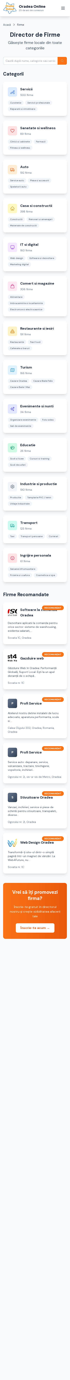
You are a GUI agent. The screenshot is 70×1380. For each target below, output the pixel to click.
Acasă (7, 24)
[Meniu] (63, 8)
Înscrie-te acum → (35, 928)
